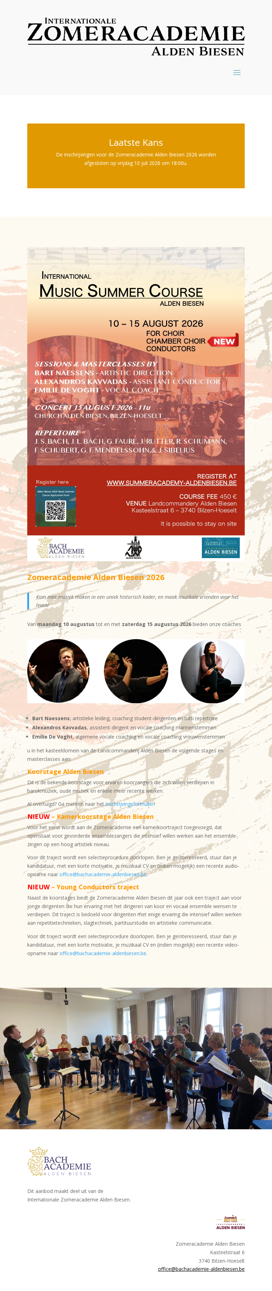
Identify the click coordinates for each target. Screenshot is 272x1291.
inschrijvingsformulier (130, 804)
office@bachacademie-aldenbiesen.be (103, 874)
